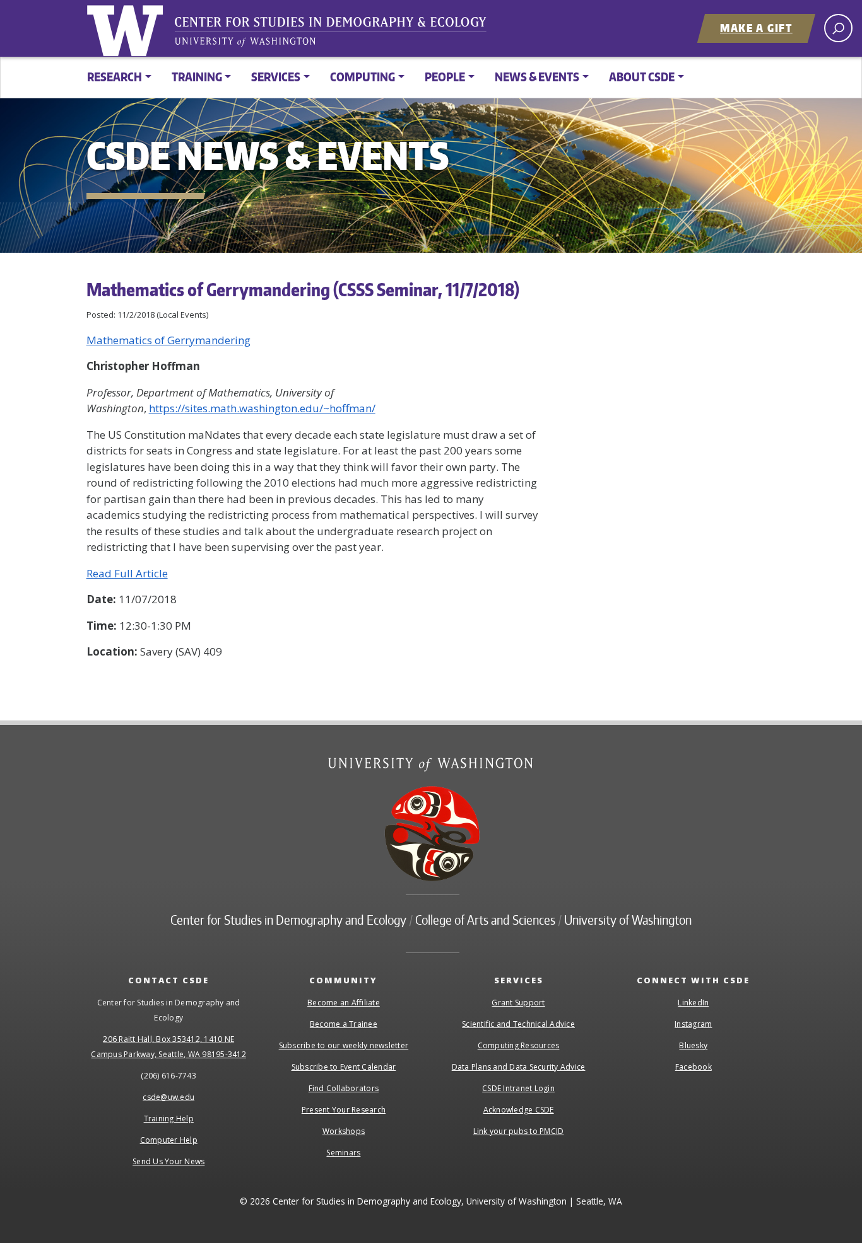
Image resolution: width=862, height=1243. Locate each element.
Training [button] (197, 76)
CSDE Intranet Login (518, 1088)
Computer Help (169, 1140)
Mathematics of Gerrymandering (168, 340)
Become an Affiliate (343, 1002)
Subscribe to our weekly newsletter (344, 1045)
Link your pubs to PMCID (518, 1131)
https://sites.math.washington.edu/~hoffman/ (262, 408)
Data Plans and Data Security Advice (519, 1066)
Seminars (343, 1152)
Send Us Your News (168, 1161)
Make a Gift (756, 28)
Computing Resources (519, 1045)
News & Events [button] (537, 76)
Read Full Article (127, 573)
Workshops (343, 1131)
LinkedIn (693, 1002)
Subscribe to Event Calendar (344, 1066)
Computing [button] (362, 76)
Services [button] (275, 76)
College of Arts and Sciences (485, 919)
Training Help (169, 1118)
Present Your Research (344, 1109)
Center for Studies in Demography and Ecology (339, 34)
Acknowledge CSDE (518, 1109)
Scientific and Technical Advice (518, 1024)
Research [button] (114, 76)
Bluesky (693, 1045)
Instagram (693, 1024)
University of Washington (127, 28)
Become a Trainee (343, 1024)
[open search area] (838, 28)
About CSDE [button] (642, 76)
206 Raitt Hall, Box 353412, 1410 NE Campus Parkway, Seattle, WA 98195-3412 (168, 1047)
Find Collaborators (344, 1088)
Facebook (693, 1066)
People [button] (445, 76)
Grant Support (518, 1002)
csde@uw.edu (168, 1097)
